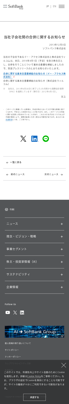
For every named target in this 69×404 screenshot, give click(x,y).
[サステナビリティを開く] (62, 274)
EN (54, 6)
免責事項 (9, 120)
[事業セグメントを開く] (62, 249)
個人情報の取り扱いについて (18, 343)
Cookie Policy (34, 376)
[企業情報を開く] (62, 287)
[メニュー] (62, 6)
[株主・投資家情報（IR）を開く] (62, 262)
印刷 (12, 209)
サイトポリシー (12, 350)
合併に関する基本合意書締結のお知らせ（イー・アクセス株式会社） (34, 75)
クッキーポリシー (13, 357)
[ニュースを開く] (62, 224)
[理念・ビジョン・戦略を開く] (62, 236)
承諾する (34, 397)
